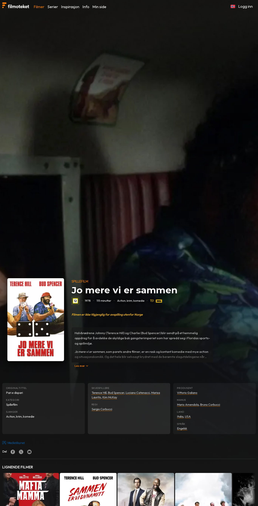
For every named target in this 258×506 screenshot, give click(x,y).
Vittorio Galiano (187, 393)
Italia (180, 416)
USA (188, 416)
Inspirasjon (70, 6)
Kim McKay (109, 397)
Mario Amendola (188, 404)
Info (85, 6)
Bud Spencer (116, 393)
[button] (233, 6)
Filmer (39, 6)
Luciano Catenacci (138, 393)
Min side (99, 6)
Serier (52, 6)
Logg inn (245, 6)
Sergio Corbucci (102, 409)
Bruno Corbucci (210, 404)
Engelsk (182, 428)
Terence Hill (99, 393)
